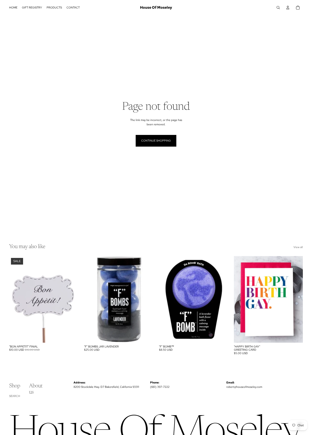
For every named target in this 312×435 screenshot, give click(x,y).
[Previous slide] (166, 299)
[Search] (278, 8)
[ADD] (71, 335)
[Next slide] (221, 299)
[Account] (288, 8)
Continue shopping (156, 140)
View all (298, 247)
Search (14, 396)
